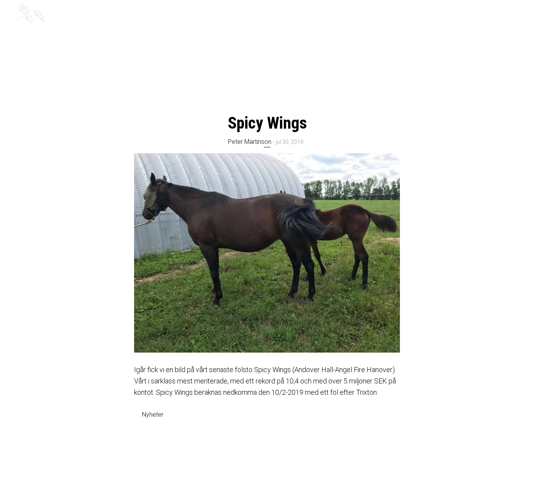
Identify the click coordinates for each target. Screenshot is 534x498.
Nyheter (152, 414)
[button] (514, 12)
